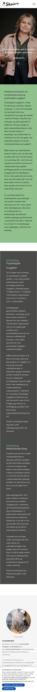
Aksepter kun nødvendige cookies (13, 685)
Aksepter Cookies (9, 688)
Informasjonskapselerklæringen (12, 681)
